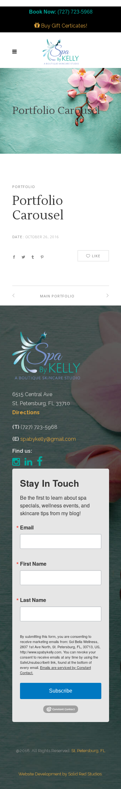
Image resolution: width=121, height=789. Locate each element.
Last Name (33, 600)
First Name (33, 563)
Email (27, 527)
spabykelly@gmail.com (48, 439)
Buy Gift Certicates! (63, 26)
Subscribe (60, 691)
